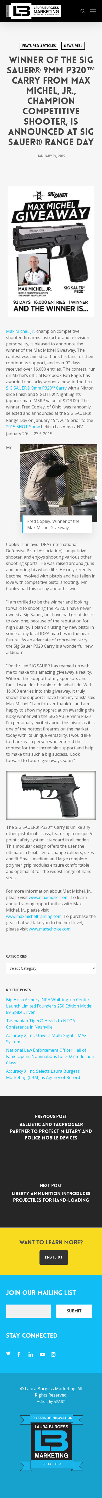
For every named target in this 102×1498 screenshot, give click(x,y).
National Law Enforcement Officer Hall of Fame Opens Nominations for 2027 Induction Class (50, 1056)
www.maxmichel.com (49, 897)
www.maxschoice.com (49, 929)
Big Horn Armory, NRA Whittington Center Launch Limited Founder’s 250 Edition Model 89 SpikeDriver (49, 1006)
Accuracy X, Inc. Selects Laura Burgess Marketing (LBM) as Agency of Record (43, 1074)
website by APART (51, 1401)
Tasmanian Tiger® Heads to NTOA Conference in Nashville (40, 1024)
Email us (54, 1257)
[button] (93, 11)
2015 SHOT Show (23, 427)
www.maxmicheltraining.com (33, 916)
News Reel (73, 45)
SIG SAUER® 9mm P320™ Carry (36, 388)
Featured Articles (39, 45)
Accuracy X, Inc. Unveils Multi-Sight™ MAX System (46, 1038)
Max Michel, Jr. (20, 331)
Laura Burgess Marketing (50, 1389)
